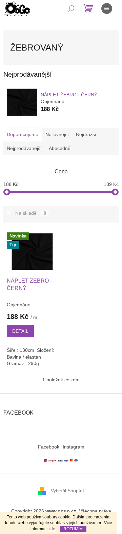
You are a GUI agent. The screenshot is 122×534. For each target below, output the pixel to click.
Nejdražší (86, 134)
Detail (20, 331)
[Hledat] (71, 8)
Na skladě (30, 213)
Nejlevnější (57, 134)
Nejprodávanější (24, 148)
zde (51, 529)
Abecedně (59, 148)
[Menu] (107, 8)
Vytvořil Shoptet (67, 490)
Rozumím (73, 529)
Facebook (48, 447)
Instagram (73, 447)
